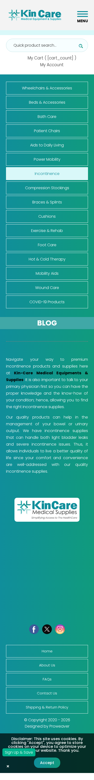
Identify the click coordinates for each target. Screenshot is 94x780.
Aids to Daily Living (47, 145)
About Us (47, 665)
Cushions (47, 216)
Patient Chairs (47, 131)
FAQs (47, 679)
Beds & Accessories (47, 102)
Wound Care (47, 287)
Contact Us (47, 693)
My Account (52, 65)
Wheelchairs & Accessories (47, 88)
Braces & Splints (47, 202)
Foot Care (47, 245)
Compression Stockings (47, 188)
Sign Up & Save (19, 752)
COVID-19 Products (47, 302)
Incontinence (47, 173)
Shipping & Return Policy (47, 707)
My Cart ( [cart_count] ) (51, 58)
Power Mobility (47, 159)
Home (47, 651)
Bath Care (47, 116)
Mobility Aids (47, 273)
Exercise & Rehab (47, 230)
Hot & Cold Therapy (47, 259)
